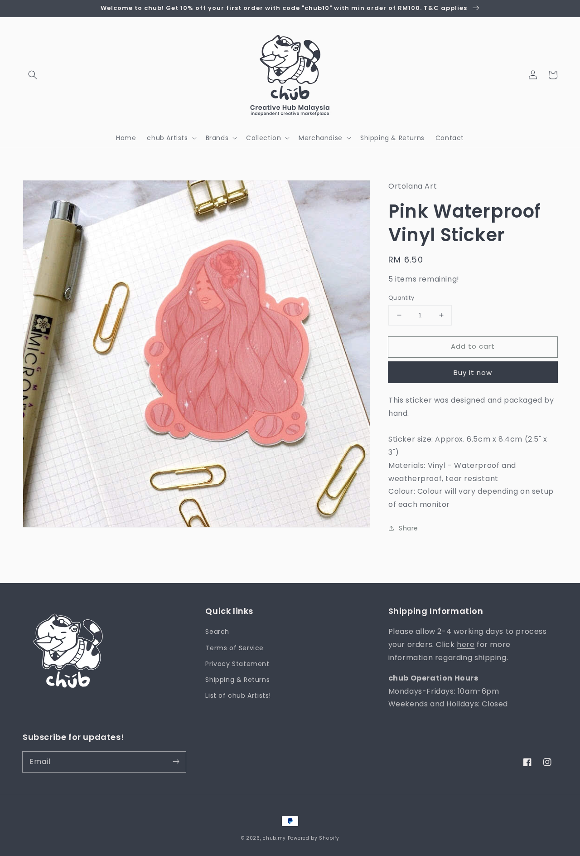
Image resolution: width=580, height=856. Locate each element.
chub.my (274, 838)
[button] (33, 75)
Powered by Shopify (313, 838)
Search (217, 631)
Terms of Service (234, 647)
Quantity (401, 297)
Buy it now (473, 372)
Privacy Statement (237, 663)
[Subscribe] (176, 762)
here (465, 644)
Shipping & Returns (237, 679)
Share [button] (408, 528)
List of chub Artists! (238, 695)
